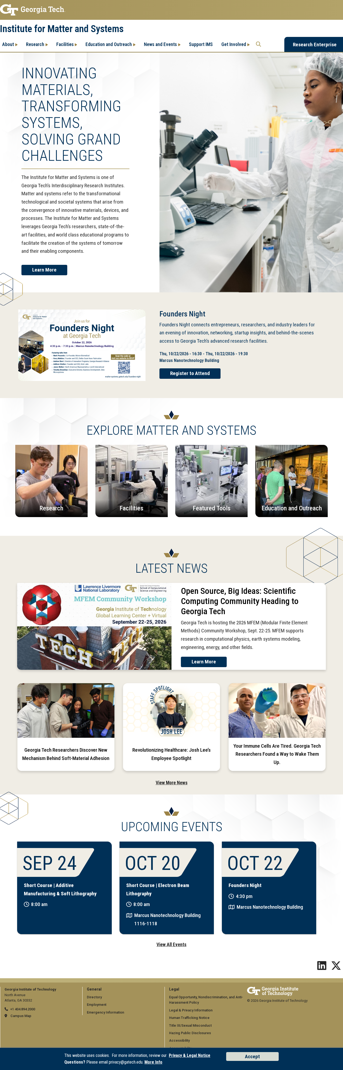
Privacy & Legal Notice (189, 1055)
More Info (153, 1062)
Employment (96, 1005)
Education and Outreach (108, 44)
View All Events (171, 944)
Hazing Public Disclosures (190, 1033)
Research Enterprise (315, 44)
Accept (252, 1056)
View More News (172, 782)
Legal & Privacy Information (190, 1010)
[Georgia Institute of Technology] (171, 10)
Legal (174, 989)
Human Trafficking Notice (189, 1018)
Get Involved (233, 44)
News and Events (160, 44)
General (94, 989)
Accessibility (179, 1040)
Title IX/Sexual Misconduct (190, 1025)
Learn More (44, 270)
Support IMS (201, 44)
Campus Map (20, 1016)
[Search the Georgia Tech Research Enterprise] (258, 44)
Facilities (65, 44)
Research (35, 44)
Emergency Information (105, 1012)
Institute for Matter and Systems (62, 29)
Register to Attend (190, 373)
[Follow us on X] (336, 968)
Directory (94, 997)
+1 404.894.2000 (22, 1009)
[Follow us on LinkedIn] (321, 968)
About (8, 44)
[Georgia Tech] (272, 989)
